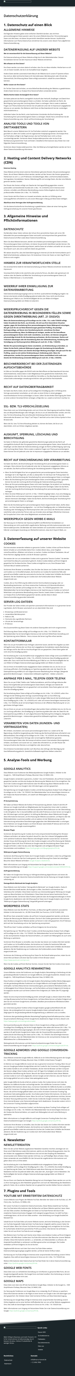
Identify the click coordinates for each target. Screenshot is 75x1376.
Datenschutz (8, 1360)
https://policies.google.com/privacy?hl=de (46, 1121)
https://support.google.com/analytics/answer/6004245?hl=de (49, 867)
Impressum (7, 1363)
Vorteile (40, 1349)
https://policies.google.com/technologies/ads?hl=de (50, 1046)
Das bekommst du (44, 1342)
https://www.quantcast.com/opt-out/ (16, 960)
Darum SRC (42, 1332)
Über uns (41, 1346)
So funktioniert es (43, 1335)
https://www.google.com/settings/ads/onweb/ (19, 1021)
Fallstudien (41, 1339)
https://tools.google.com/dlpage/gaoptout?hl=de (42, 848)
